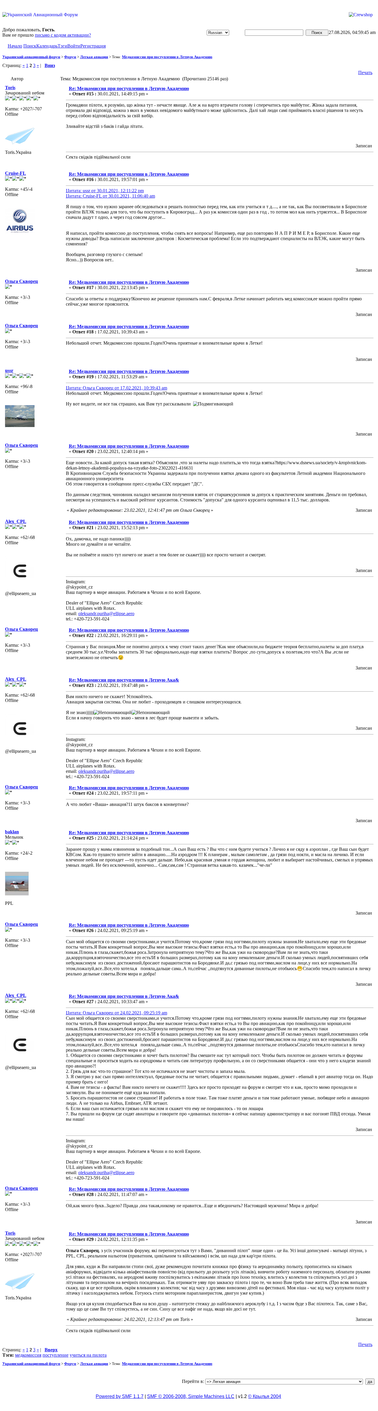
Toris (10, 87)
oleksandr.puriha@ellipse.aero (106, 613)
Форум (70, 57)
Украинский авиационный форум (31, 57)
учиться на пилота (88, 1355)
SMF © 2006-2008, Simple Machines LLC (190, 1396)
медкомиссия (28, 1355)
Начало (15, 45)
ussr (9, 370)
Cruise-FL (15, 173)
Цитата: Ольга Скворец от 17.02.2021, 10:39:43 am (116, 387)
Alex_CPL (15, 521)
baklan (12, 831)
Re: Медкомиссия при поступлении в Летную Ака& (124, 679)
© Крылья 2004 (264, 1396)
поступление (56, 1355)
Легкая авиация (94, 57)
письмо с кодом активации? (63, 35)
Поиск (29, 45)
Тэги (62, 45)
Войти (73, 45)
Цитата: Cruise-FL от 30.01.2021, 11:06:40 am (110, 195)
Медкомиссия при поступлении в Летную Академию (167, 57)
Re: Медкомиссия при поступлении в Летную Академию (129, 88)
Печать (365, 72)
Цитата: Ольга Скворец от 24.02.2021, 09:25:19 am (116, 1012)
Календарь (47, 45)
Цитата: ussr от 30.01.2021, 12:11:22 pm (105, 190)
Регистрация (93, 45)
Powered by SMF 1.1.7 (120, 1396)
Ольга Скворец (21, 281)
